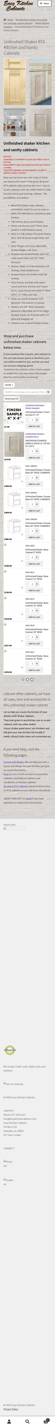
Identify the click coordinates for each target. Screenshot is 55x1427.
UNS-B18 (29, 625)
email (29, 798)
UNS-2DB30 (31, 466)
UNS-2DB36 (31, 519)
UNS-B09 (29, 545)
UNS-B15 (29, 598)
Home (10, 19)
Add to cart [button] (34, 426)
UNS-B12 (29, 572)
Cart (42, 1419)
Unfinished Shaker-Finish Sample (35, 406)
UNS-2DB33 (31, 492)
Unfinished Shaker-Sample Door (35, 435)
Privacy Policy (11, 1409)
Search (27, 1421)
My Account (9, 1421)
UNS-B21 (29, 652)
